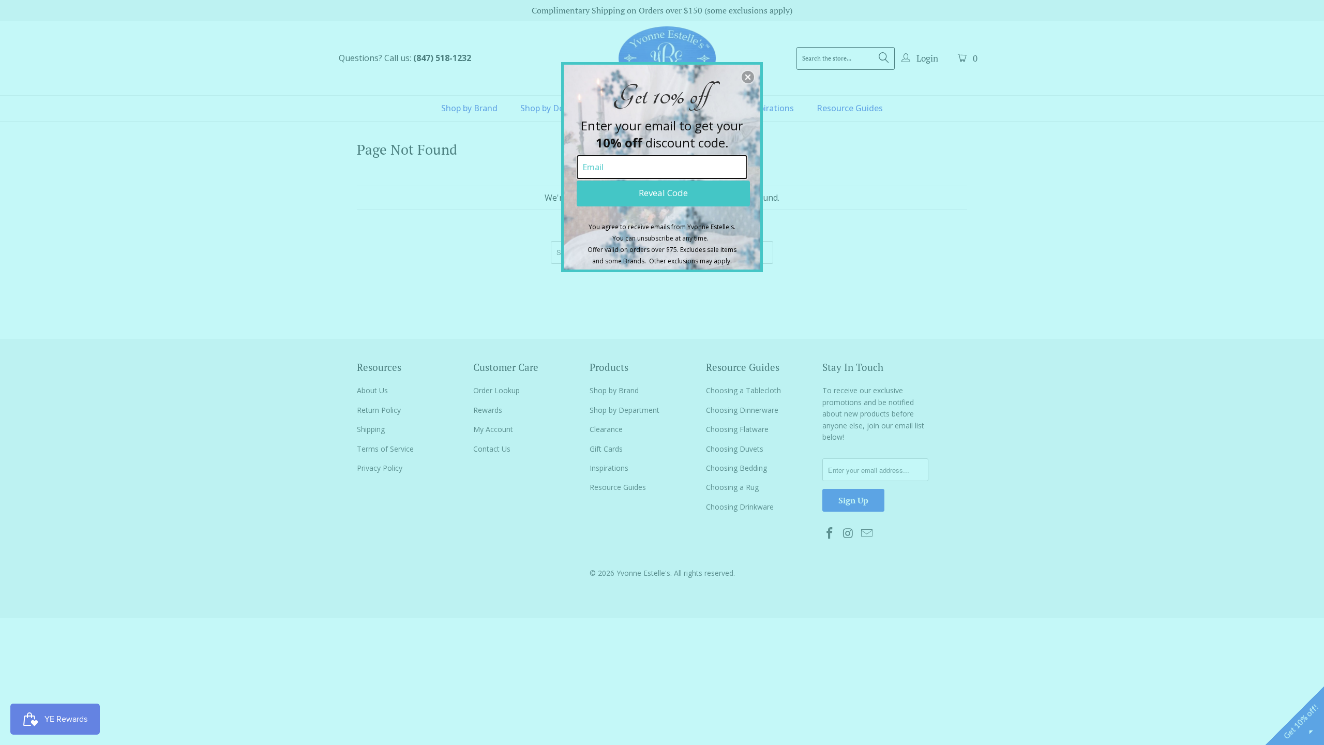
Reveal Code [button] (663, 193)
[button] (748, 77)
